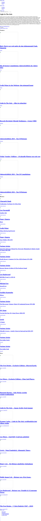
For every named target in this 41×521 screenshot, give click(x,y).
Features (3, 2)
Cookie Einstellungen (5, 514)
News (3, 3)
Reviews (4, 28)
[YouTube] (0, 518)
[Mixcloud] (0, 519)
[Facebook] (0, 517)
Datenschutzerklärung (5, 513)
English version (4, 515)
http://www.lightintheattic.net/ (4, 26)
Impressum (3, 512)
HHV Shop (4, 511)
